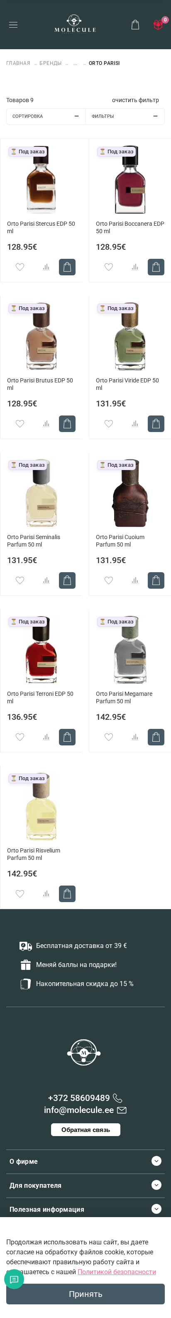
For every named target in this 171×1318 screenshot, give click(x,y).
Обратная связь (85, 1129)
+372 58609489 (79, 1098)
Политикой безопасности (117, 1272)
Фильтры (103, 116)
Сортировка (27, 116)
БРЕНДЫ (50, 63)
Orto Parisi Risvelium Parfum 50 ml (33, 854)
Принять (86, 1294)
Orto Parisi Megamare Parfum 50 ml (124, 697)
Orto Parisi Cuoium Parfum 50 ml (120, 541)
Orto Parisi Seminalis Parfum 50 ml (33, 541)
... (75, 63)
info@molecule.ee (79, 1110)
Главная (19, 63)
